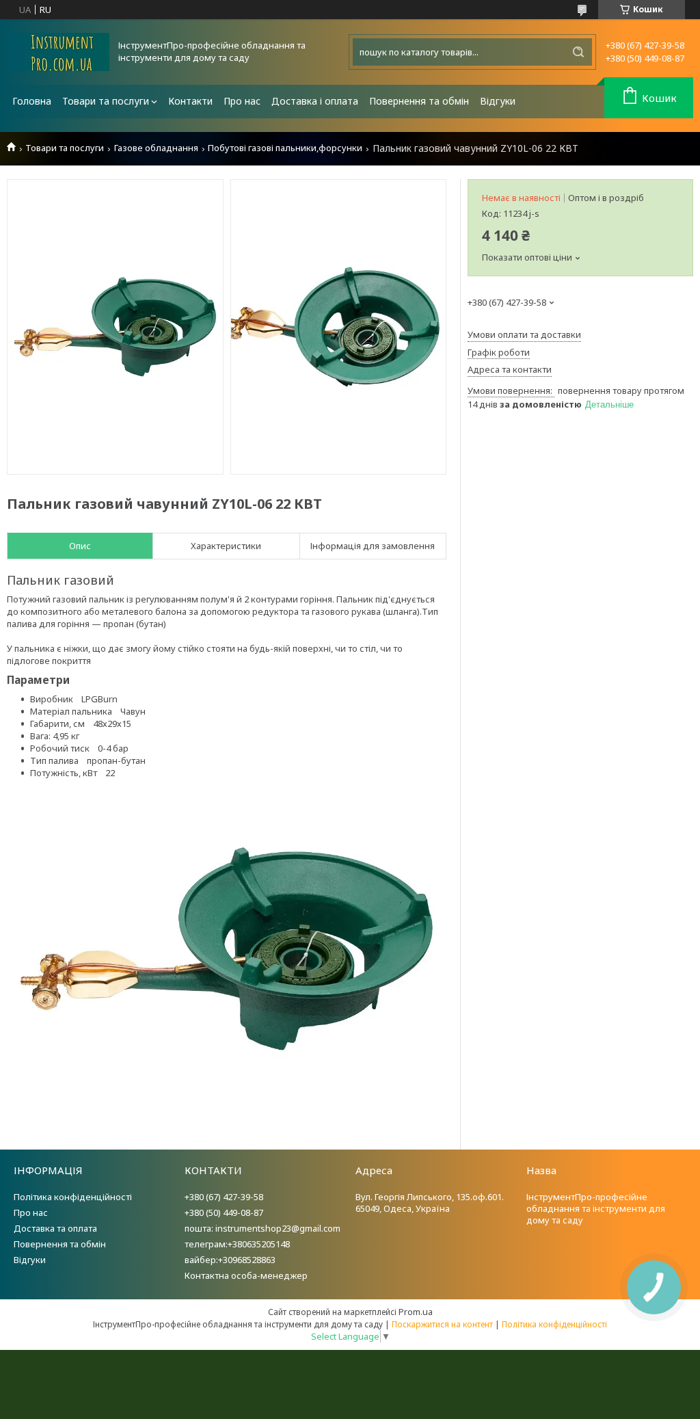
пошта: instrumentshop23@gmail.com (262, 1228)
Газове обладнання (156, 148)
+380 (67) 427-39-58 (224, 1197)
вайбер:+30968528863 (230, 1260)
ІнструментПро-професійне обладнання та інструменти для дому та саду (595, 1208)
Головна (31, 100)
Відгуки (497, 100)
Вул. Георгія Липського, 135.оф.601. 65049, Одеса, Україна (429, 1203)
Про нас (242, 100)
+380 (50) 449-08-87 (224, 1212)
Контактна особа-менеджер (246, 1275)
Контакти (190, 100)
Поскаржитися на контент (442, 1324)
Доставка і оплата (314, 100)
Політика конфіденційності (73, 1197)
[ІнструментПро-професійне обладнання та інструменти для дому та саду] (58, 52)
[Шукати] (578, 52)
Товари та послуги (105, 100)
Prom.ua (416, 1311)
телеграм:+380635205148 (237, 1244)
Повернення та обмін (419, 100)
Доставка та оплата (55, 1228)
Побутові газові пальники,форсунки (285, 148)
